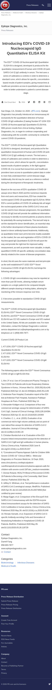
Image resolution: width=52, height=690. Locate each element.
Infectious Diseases (31, 12)
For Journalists (7, 643)
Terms (3, 669)
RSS (23, 102)
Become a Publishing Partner (12, 666)
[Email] (49, 102)
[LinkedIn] (39, 102)
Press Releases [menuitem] (32, 5)
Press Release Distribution (11, 608)
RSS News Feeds (8, 639)
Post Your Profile (7, 624)
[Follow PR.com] (49, 684)
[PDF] (44, 102)
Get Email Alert (10, 102)
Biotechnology (7, 563)
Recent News (6, 636)
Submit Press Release (9, 601)
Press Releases (6, 12)
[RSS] (20, 102)
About (3, 658)
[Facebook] (34, 102)
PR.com (35, 111)
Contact (7, 552)
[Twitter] (29, 102)
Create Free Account (9, 620)
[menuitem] (43, 5)
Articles (4, 647)
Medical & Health (18, 12)
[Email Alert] (2, 102)
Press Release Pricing (9, 605)
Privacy (4, 673)
